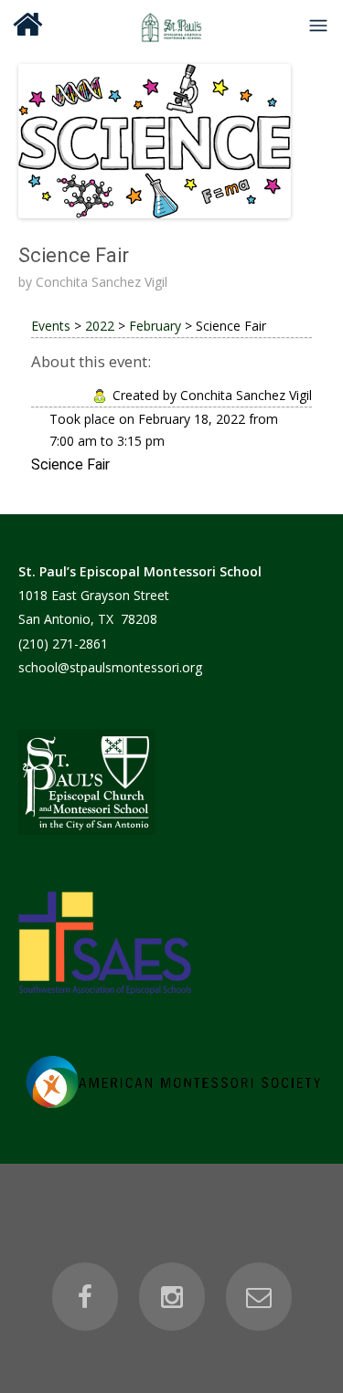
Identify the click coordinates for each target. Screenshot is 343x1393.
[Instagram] (172, 1297)
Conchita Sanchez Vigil (101, 281)
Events (50, 325)
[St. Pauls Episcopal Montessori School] (172, 24)
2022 (99, 325)
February (155, 325)
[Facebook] (85, 1297)
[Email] (259, 1297)
